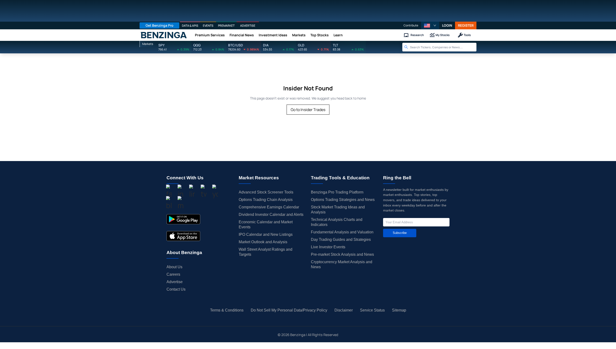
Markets (299, 35)
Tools (467, 35)
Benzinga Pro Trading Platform (337, 192)
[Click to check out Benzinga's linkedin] (192, 192)
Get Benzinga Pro (159, 25)
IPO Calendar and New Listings (266, 234)
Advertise (175, 282)
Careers (173, 274)
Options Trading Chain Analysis (266, 200)
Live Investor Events (328, 247)
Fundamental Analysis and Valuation (342, 232)
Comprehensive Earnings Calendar (269, 207)
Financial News (242, 35)
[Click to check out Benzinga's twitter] (203, 192)
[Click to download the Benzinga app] (183, 219)
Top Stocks (319, 35)
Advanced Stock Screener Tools (266, 192)
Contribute (411, 25)
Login (447, 25)
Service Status (372, 310)
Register (466, 25)
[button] (430, 25)
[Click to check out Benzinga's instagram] (180, 192)
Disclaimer (343, 310)
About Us (174, 267)
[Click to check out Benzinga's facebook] (169, 192)
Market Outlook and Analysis (263, 242)
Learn (338, 35)
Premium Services (210, 35)
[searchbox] (443, 47)
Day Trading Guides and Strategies (341, 239)
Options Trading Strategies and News (343, 200)
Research (417, 35)
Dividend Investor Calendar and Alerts (271, 214)
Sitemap (399, 310)
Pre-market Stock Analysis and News (342, 254)
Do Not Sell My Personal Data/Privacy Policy (289, 310)
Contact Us (176, 289)
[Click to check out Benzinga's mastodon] (180, 203)
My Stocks (443, 35)
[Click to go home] (164, 35)
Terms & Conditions (227, 310)
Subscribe (400, 233)
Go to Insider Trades (308, 109)
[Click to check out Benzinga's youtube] (215, 192)
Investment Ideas (273, 35)
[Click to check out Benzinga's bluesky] (169, 203)
